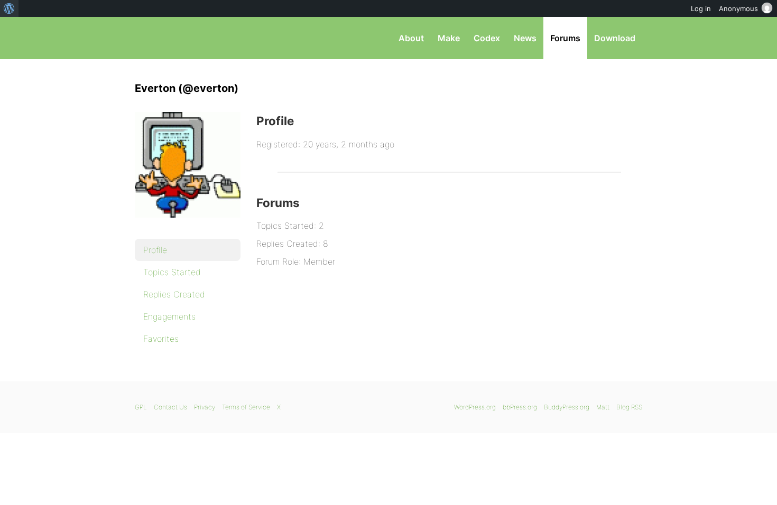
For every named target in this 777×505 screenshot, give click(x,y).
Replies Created (174, 294)
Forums (565, 38)
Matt (602, 407)
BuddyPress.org (566, 407)
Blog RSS (629, 407)
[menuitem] (9, 8)
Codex (487, 38)
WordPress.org (475, 407)
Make (449, 38)
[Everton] (187, 225)
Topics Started (172, 272)
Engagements (169, 316)
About (411, 38)
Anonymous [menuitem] (738, 8)
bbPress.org (190, 38)
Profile (155, 250)
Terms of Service (246, 407)
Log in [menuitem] (701, 8)
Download (614, 38)
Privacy (204, 407)
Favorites (161, 338)
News (525, 38)
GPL (141, 407)
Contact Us (170, 407)
